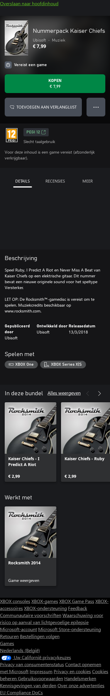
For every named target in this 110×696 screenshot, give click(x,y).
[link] (30, 442)
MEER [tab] (87, 181)
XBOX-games (44, 601)
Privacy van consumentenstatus (32, 664)
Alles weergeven (64, 393)
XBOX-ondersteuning (45, 608)
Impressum (41, 671)
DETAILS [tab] (22, 181)
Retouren (9, 636)
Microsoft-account (18, 629)
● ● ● (96, 107)
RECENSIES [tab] (55, 181)
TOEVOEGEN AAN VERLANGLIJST (46, 107)
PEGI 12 (33, 132)
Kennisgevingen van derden (28, 685)
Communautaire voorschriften (30, 615)
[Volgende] (99, 393)
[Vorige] (88, 393)
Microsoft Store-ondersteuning (69, 629)
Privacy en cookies (72, 671)
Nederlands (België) (20, 650)
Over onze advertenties (80, 685)
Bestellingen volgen (40, 636)
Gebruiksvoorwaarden (40, 678)
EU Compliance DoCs (21, 692)
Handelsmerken (80, 678)
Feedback (77, 608)
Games (7, 643)
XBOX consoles (15, 601)
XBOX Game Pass (76, 601)
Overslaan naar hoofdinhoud (29, 3)
